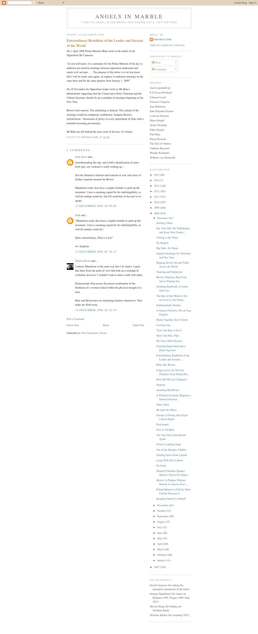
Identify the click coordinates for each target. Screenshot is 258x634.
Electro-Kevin (82, 260)
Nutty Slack (162, 404)
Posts (157, 62)
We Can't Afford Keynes (169, 341)
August (161, 521)
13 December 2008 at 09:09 (96, 206)
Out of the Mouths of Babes (171, 449)
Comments (160, 69)
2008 (157, 213)
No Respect (162, 243)
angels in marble (129, 16)
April (160, 544)
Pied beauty (162, 424)
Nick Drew (81, 157)
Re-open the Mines (166, 410)
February (162, 555)
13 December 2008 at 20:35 (96, 251)
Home (106, 325)
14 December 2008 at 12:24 (96, 310)
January (161, 560)
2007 (157, 567)
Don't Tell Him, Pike (167, 335)
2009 (157, 207)
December (163, 218)
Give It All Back (165, 429)
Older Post (138, 325)
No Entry (161, 465)
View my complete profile (167, 45)
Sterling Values (164, 223)
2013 (157, 185)
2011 (157, 196)
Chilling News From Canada (171, 455)
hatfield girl (163, 39)
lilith (77, 215)
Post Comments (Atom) (94, 333)
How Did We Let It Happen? (171, 379)
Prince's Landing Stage (168, 444)
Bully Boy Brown (165, 364)
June (160, 533)
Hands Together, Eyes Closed (172, 319)
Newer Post (73, 325)
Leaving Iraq (163, 325)
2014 (157, 180)
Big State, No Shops (167, 248)
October (161, 510)
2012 (157, 191)
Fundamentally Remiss (168, 305)
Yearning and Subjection (169, 272)
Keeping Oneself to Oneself (171, 498)
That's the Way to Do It (169, 330)
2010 (157, 202)
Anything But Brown (167, 390)
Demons (160, 384)
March (161, 549)
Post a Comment (75, 319)
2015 (157, 174)
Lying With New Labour (169, 460)
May (160, 538)
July (159, 527)
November (163, 505)
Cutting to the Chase (167, 237)
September (163, 516)
